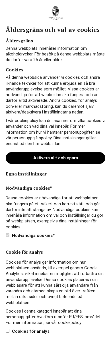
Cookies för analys (30, 331)
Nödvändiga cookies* (33, 235)
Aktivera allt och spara (55, 157)
